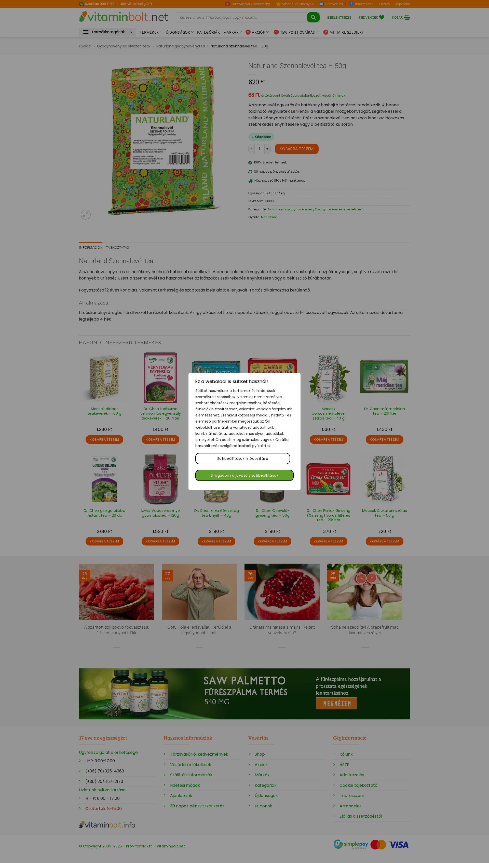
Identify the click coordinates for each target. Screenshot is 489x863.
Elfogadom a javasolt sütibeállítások (244, 475)
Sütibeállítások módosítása (242, 458)
